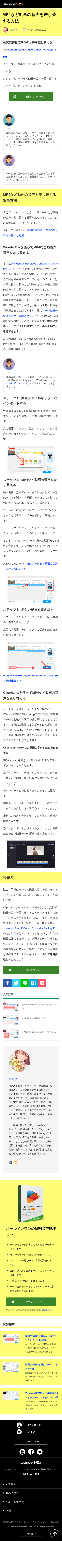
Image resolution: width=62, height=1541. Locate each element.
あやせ (13, 30)
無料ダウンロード (18, 383)
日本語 (30, 1533)
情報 (8, 1510)
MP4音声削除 (34, 230)
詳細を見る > (47, 1310)
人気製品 (11, 1484)
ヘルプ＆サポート (16, 1501)
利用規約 (7, 1522)
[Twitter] (40, 1452)
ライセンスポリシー (41, 1522)
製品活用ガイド (15, 1493)
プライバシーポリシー (21, 1522)
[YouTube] (22, 1452)
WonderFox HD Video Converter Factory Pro (31, 928)
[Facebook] (31, 1452)
